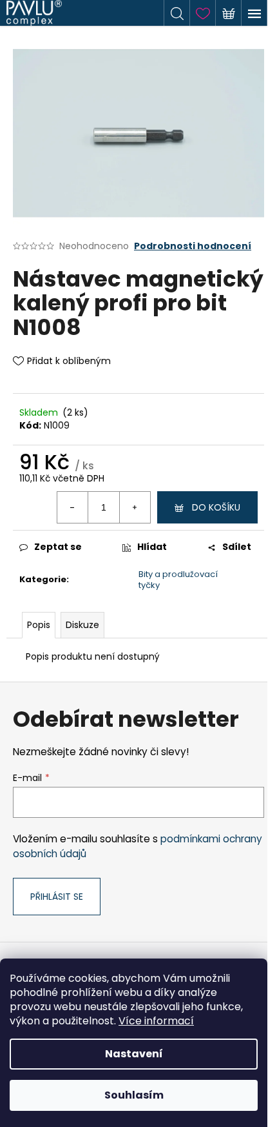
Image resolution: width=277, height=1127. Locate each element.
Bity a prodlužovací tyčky (178, 579)
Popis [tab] (38, 624)
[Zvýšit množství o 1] (134, 507)
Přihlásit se (56, 896)
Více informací (156, 1020)
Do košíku (216, 507)
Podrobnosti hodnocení (192, 246)
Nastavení (134, 1053)
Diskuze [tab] (82, 624)
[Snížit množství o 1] (72, 507)
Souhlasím (134, 1095)
